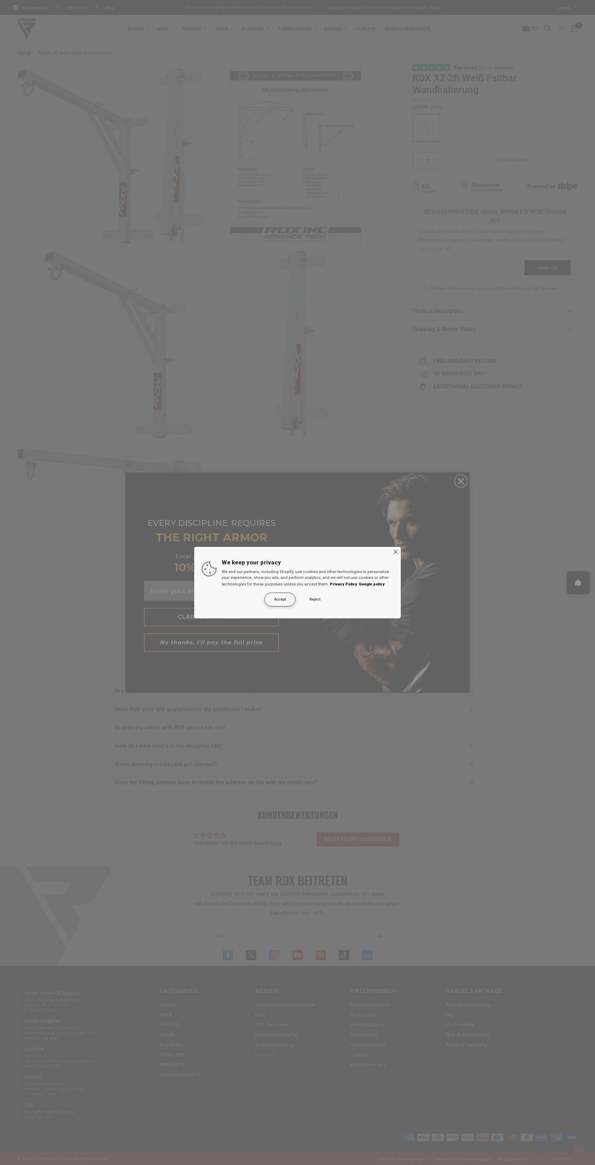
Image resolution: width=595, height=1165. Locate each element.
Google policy (372, 584)
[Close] (395, 551)
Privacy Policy (343, 584)
